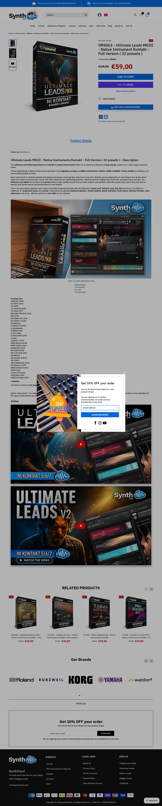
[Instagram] (100, 423)
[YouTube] (105, 423)
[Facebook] (95, 423)
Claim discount (100, 414)
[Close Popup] (124, 372)
